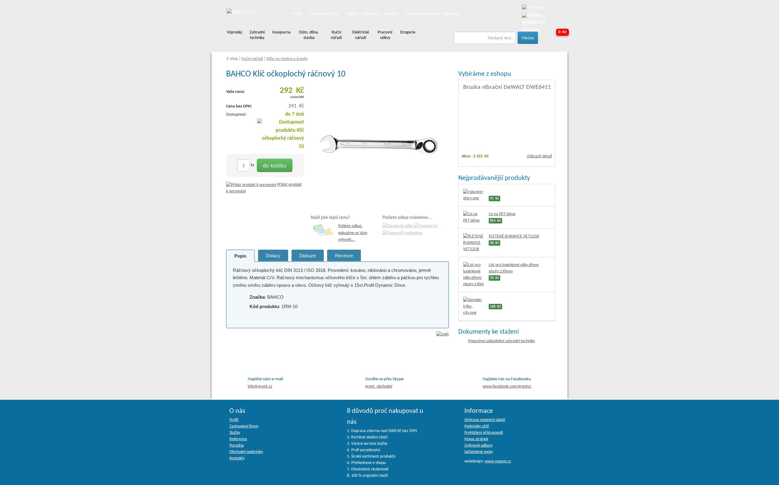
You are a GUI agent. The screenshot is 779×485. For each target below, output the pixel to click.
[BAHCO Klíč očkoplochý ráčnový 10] (380, 144)
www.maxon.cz (498, 461)
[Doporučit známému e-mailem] (402, 233)
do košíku (274, 165)
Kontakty (451, 14)
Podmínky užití (476, 426)
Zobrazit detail (539, 156)
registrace (530, 29)
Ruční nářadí (252, 59)
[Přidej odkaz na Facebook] (398, 226)
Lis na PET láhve (502, 214)
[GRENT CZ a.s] (241, 12)
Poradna (391, 14)
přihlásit (529, 21)
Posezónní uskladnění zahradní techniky (501, 341)
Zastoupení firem (325, 14)
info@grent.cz (260, 386)
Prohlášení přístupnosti (483, 433)
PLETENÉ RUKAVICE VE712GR (514, 236)
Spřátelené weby (478, 452)
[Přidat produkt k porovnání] (251, 184)
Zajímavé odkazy (478, 445)
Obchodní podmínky (423, 14)
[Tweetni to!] (426, 226)
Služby (352, 14)
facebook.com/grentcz (507, 386)
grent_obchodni (378, 386)
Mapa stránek (476, 439)
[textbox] (485, 38)
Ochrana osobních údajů (484, 420)
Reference (370, 14)
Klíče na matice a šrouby (287, 59)
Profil (297, 14)
